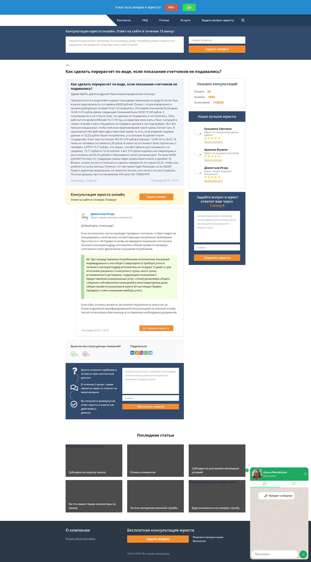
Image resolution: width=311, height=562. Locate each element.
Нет (171, 7)
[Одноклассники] (137, 353)
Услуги (185, 20)
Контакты (124, 20)
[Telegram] (150, 353)
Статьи (164, 20)
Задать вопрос (217, 49)
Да (189, 7)
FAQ (145, 20)
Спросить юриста (158, 328)
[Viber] (141, 353)
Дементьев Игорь (103, 214)
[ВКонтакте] (132, 353)
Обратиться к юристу (150, 406)
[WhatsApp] (146, 353)
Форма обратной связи (80, 538)
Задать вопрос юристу (218, 20)
